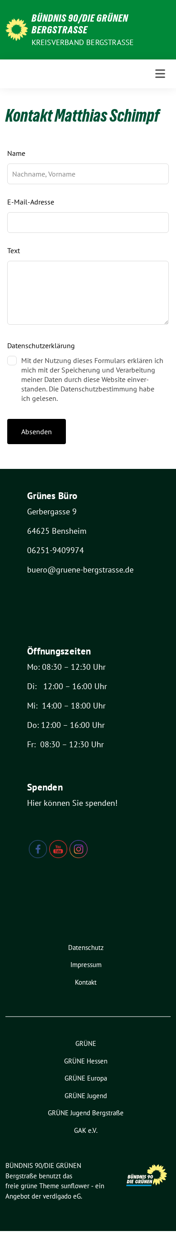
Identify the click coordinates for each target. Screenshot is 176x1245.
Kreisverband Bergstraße (83, 42)
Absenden (36, 431)
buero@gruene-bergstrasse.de (80, 569)
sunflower (75, 1185)
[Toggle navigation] (160, 74)
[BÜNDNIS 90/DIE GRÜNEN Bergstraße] (16, 28)
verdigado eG (62, 1196)
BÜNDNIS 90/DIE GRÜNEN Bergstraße (80, 24)
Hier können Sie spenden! (72, 803)
